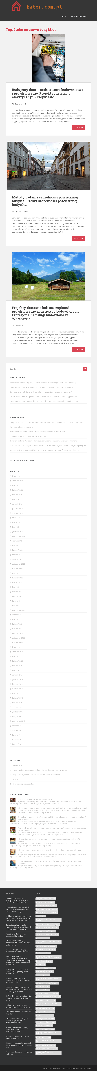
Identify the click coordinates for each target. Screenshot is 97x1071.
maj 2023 (16, 573)
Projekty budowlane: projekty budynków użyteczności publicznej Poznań (17, 1029)
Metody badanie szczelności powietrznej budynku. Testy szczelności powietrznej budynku (45, 201)
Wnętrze (16, 779)
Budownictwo (18, 765)
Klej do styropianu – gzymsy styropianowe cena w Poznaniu (18, 1006)
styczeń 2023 (17, 592)
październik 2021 (18, 610)
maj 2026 (16, 485)
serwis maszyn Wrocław (44, 1026)
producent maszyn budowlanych (47, 993)
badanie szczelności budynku (46, 906)
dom (57, 924)
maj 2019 (16, 693)
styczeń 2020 (17, 675)
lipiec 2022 (16, 601)
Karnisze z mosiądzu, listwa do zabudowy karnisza (17, 1037)
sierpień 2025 (17, 513)
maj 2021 (16, 619)
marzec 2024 (17, 555)
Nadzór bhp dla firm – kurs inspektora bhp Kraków (16, 935)
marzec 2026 (17, 494)
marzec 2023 (17, 582)
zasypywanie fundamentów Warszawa (45, 1053)
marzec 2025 (17, 522)
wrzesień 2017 (17, 726)
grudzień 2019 (17, 679)
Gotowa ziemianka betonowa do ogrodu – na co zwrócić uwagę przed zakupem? (41, 392)
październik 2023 (18, 564)
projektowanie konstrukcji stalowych (48, 997)
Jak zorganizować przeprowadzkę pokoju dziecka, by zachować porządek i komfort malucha (45, 401)
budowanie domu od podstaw (46, 913)
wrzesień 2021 (17, 615)
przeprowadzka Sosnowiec (45, 1008)
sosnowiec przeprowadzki (45, 1029)
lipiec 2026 (16, 476)
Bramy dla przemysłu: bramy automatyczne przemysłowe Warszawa (17, 971)
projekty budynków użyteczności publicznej (47, 1004)
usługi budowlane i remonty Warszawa (45, 1041)
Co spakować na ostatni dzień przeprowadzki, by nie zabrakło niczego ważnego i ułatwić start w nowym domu (52, 818)
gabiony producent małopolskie (47, 934)
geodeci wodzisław (42, 938)
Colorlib (68, 1068)
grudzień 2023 (17, 559)
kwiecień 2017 (17, 744)
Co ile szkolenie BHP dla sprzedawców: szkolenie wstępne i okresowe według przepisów (43, 396)
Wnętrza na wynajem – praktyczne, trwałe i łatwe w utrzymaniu (37, 774)
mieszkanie (49, 971)
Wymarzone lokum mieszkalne (21, 427)
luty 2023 (15, 587)
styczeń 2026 (17, 504)
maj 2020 (16, 656)
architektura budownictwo (45, 902)
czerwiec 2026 (17, 481)
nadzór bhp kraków (42, 975)
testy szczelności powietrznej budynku (46, 1033)
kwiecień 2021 (17, 624)
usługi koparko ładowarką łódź (46, 1049)
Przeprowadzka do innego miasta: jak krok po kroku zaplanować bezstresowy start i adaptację (50, 862)
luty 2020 (15, 670)
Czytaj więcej (78, 128)
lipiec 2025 (16, 518)
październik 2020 (18, 638)
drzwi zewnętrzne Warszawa (45, 931)
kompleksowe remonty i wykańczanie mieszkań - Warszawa (47, 957)
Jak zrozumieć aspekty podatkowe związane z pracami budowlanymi (18, 942)
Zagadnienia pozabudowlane (24, 784)
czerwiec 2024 (17, 541)
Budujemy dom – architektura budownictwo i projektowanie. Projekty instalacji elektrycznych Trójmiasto (48, 93)
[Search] (85, 369)
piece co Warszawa (42, 986)
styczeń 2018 (17, 707)
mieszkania (40, 971)
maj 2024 (16, 545)
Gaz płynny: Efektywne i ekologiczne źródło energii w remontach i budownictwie (17, 900)
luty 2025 (15, 527)
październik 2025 (18, 508)
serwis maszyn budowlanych (45, 1022)
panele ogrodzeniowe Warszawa (47, 983)
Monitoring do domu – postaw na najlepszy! (35, 799)
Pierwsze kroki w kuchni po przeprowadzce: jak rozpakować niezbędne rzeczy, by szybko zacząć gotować (52, 829)
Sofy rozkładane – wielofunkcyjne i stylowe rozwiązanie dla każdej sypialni (19, 998)
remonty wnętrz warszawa (45, 1019)
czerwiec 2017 (17, 739)
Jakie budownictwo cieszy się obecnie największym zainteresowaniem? (17, 1020)
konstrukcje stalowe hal (44, 961)
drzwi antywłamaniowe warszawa (47, 928)
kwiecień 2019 (17, 698)
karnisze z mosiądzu (43, 953)
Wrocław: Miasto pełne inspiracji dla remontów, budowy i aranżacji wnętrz (38, 431)
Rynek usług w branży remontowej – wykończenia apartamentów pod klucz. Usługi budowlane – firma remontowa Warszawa (18, 960)
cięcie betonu (40, 916)
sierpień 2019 (17, 689)
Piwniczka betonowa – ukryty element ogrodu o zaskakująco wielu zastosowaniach (41, 387)
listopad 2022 (17, 596)
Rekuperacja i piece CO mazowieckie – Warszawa (28, 436)
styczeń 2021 (17, 629)
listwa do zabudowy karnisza (46, 968)
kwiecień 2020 (17, 661)
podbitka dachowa (42, 990)
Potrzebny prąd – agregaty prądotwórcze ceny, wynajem (17, 950)
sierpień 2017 (17, 730)
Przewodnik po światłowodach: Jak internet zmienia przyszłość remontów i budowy (18, 909)
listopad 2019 (17, 684)
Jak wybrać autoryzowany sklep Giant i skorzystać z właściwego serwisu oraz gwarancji (43, 383)
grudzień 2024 (17, 531)
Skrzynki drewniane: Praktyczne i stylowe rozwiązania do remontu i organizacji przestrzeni (19, 989)
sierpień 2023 (17, 568)
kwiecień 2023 (17, 578)
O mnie (64, 17)
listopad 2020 (17, 633)
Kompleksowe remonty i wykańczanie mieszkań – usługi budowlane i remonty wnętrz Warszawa (47, 422)
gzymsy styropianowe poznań (46, 946)
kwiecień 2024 (17, 550)
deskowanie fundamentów (45, 924)
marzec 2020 (17, 665)
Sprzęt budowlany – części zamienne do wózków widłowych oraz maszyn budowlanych (18, 927)
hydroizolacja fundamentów (45, 949)
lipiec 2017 (16, 735)
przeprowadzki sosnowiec (45, 1012)
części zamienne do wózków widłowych (45, 920)
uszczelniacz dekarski (43, 1037)
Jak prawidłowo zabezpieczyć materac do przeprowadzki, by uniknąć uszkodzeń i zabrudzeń (49, 840)
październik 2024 (18, 536)
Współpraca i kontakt (79, 17)
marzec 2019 (17, 702)
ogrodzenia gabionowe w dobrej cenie (47, 979)
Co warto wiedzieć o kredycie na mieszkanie (18, 1013)
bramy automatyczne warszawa (46, 909)
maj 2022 (16, 605)
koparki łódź (40, 965)
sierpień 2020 (17, 642)
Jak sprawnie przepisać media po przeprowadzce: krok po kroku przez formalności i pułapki (52, 808)
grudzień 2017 (17, 712)
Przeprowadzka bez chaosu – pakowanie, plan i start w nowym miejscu (40, 770)
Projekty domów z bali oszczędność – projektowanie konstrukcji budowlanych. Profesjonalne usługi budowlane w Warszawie (45, 313)
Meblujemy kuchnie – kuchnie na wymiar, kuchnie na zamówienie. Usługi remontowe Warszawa (18, 918)
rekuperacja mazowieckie (44, 1015)
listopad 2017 (17, 716)
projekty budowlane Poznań (45, 1000)
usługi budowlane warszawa (45, 1045)
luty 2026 (15, 499)
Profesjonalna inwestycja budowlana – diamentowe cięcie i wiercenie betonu (18, 980)
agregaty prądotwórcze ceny (46, 899)
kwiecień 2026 (17, 490)
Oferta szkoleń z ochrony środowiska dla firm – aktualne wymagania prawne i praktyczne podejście (48, 445)
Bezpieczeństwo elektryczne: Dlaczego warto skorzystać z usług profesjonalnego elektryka (44, 450)
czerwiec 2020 (17, 652)
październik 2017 (18, 721)
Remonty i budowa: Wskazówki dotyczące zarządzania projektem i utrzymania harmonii (43, 441)
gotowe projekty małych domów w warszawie (47, 942)
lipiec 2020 (16, 647)
